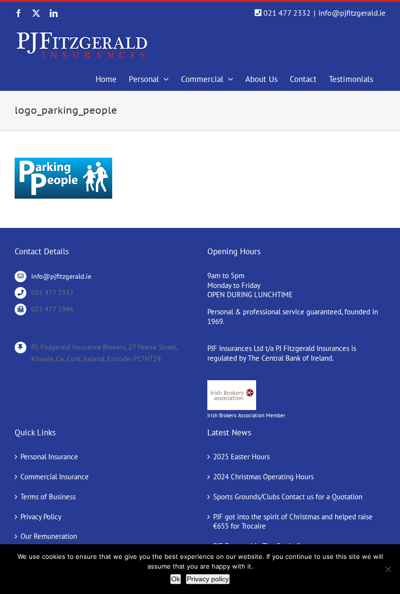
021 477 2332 (287, 13)
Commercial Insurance (54, 476)
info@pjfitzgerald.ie (352, 13)
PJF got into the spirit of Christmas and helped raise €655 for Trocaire (293, 521)
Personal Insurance (49, 456)
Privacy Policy (40, 516)
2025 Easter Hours (241, 456)
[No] (388, 569)
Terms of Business (48, 496)
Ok (175, 579)
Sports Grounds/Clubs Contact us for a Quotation (287, 496)
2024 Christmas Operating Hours (263, 476)
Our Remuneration (48, 536)
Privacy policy (208, 579)
